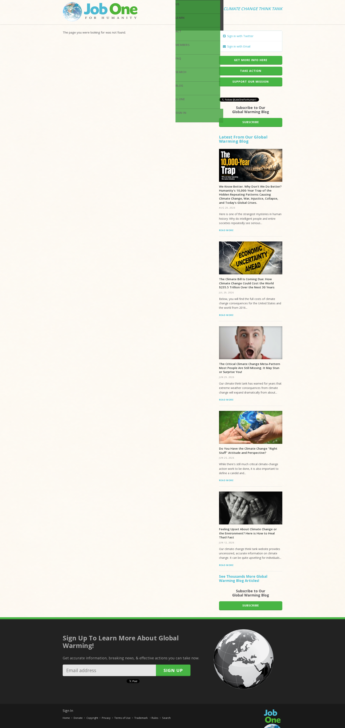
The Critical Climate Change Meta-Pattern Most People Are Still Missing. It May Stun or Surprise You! (249, 368)
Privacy (106, 718)
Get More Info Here (250, 60)
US (177, 4)
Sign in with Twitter (240, 36)
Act (178, 31)
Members (182, 45)
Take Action (250, 71)
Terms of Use (122, 718)
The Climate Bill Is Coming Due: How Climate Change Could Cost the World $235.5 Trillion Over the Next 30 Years (247, 283)
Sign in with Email (238, 46)
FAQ (178, 58)
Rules (155, 718)
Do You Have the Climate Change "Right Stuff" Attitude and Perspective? (248, 450)
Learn (179, 18)
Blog (179, 85)
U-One (180, 99)
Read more (226, 230)
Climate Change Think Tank (252, 9)
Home (66, 718)
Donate (78, 718)
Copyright (92, 718)
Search (180, 72)
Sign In (180, 113)
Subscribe (250, 122)
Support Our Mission (250, 81)
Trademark (141, 718)
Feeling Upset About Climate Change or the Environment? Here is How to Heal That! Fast (248, 533)
